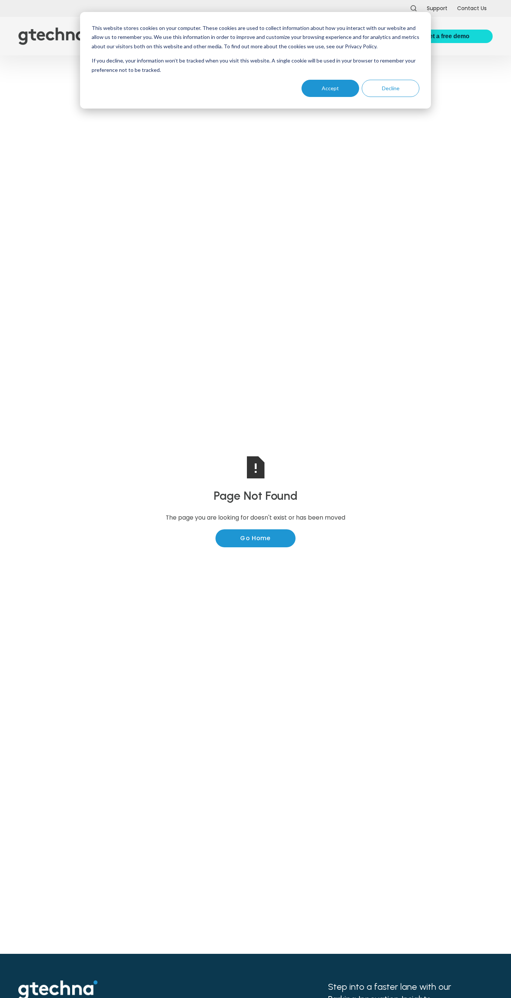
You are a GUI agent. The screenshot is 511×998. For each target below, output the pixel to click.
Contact (472, 8)
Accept (330, 88)
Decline (391, 88)
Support (437, 8)
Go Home (255, 538)
